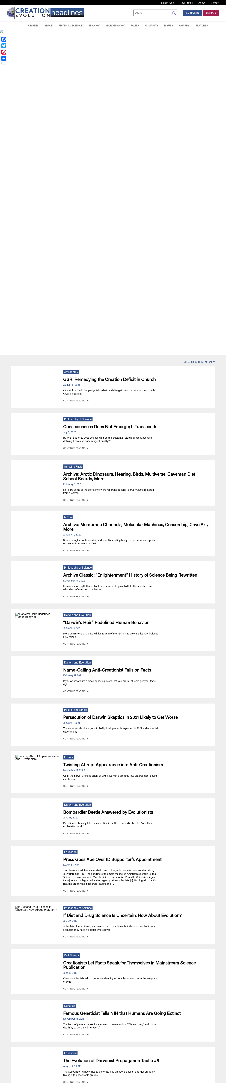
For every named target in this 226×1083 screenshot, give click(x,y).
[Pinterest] (4, 52)
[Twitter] (4, 45)
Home (20, 26)
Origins (33, 25)
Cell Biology (71, 955)
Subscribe (192, 13)
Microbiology (115, 25)
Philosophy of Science (78, 419)
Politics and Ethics (75, 710)
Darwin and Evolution (77, 615)
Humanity (151, 25)
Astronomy (71, 372)
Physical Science (71, 25)
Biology (94, 25)
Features (201, 25)
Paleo (135, 25)
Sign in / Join (167, 3)
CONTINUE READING (74, 401)
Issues (168, 25)
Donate (211, 13)
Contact (215, 3)
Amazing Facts (73, 467)
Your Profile (186, 3)
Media (68, 517)
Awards (184, 25)
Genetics (69, 1006)
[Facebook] (4, 39)
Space (48, 25)
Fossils (68, 757)
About (201, 3)
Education (70, 852)
